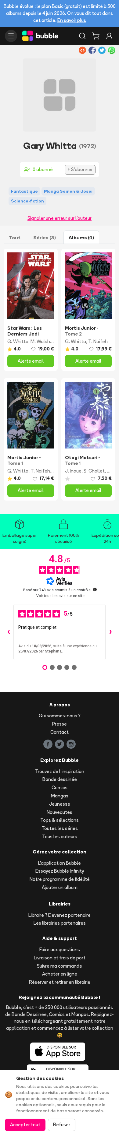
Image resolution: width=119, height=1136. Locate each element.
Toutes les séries (59, 828)
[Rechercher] (82, 36)
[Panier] (96, 36)
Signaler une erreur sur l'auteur (59, 218)
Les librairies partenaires (60, 923)
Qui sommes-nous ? (60, 716)
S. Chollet (94, 471)
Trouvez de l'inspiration (59, 771)
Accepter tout (25, 1124)
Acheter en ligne (59, 974)
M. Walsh (40, 341)
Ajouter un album (60, 887)
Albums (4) (81, 237)
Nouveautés (59, 812)
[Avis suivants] (110, 632)
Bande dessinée (59, 779)
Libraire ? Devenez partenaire (59, 915)
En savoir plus (71, 20)
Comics (59, 787)
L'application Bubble (59, 863)
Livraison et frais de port (59, 958)
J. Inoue (73, 471)
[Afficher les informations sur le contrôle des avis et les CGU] (94, 589)
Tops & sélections (59, 820)
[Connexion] (109, 36)
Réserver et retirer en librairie (59, 982)
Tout (14, 237)
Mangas (59, 796)
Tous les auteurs (59, 836)
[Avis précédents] (8, 632)
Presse (59, 724)
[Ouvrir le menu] (11, 36)
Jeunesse (59, 804)
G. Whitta (17, 341)
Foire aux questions (59, 949)
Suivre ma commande (59, 966)
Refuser (61, 1124)
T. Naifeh (98, 341)
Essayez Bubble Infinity (59, 871)
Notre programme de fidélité (60, 879)
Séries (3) (44, 237)
